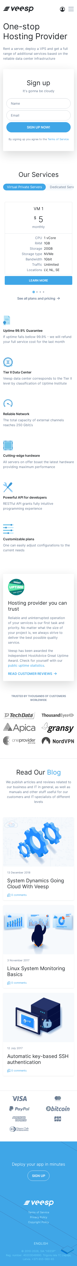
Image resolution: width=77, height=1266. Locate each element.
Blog (54, 772)
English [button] (41, 1243)
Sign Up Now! (38, 127)
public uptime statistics (26, 665)
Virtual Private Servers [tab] (24, 187)
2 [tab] (37, 292)
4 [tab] (43, 292)
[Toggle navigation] (71, 9)
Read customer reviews (30, 674)
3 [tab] (40, 292)
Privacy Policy (38, 1217)
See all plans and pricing (36, 298)
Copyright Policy (38, 1222)
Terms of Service (58, 139)
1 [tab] (33, 292)
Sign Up (38, 1176)
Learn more (38, 280)
